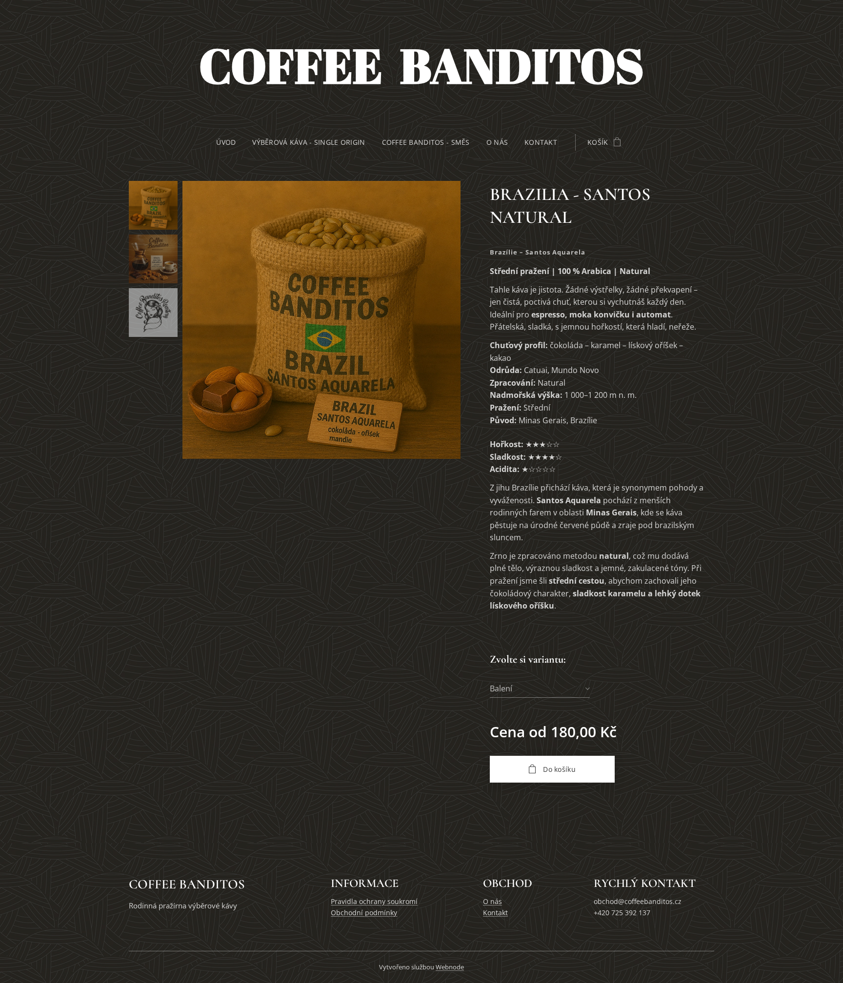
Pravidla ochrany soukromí (374, 901)
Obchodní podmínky (364, 912)
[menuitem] (230, 142)
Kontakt (495, 912)
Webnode (450, 967)
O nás (492, 901)
